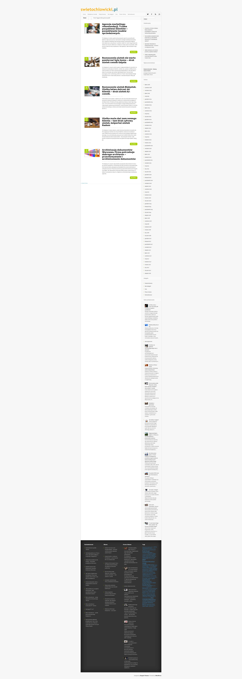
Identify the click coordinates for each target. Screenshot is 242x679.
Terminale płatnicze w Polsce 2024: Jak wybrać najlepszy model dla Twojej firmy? (92, 554)
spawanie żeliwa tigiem (148, 578)
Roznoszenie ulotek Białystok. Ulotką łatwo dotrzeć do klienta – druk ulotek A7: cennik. (119, 90)
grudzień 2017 (148, 238)
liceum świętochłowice (149, 557)
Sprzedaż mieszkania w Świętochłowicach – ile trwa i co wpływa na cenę (151, 45)
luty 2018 (147, 232)
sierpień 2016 (148, 273)
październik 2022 (149, 145)
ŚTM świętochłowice (150, 605)
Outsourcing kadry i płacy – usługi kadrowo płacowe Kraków (92, 583)
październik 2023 (149, 122)
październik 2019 (149, 209)
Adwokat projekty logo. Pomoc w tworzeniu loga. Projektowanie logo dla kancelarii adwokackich (131, 551)
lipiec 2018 (147, 218)
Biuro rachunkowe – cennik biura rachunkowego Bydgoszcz (92, 614)
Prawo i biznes (122, 14)
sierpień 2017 (148, 250)
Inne (116, 14)
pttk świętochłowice (148, 573)
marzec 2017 (148, 264)
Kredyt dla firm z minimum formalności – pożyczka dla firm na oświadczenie (111, 558)
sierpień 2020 (148, 186)
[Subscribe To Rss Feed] (155, 14)
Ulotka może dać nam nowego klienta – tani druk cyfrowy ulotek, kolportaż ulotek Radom (119, 122)
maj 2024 (147, 113)
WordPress (158, 675)
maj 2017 (147, 258)
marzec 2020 (148, 197)
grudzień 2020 (148, 174)
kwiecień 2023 (148, 139)
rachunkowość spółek (152, 575)
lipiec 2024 (147, 107)
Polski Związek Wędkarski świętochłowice (149, 569)
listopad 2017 (148, 241)
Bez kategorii (111, 14)
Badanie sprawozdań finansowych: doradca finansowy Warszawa (91, 568)
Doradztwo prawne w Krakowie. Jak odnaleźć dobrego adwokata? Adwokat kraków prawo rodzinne (110, 602)
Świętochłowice (102, 14)
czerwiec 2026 (148, 87)
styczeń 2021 (148, 171)
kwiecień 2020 (148, 195)
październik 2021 (149, 160)
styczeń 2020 (148, 200)
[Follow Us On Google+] (159, 14)
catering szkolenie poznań (149, 547)
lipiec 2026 (147, 84)
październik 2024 (149, 102)
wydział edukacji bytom (147, 603)
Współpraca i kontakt (92, 14)
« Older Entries (84, 183)
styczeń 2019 (148, 212)
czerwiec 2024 (148, 110)
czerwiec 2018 (148, 221)
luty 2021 (147, 168)
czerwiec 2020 (148, 189)
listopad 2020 (148, 177)
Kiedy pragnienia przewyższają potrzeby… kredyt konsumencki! (110, 593)
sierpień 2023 (148, 128)
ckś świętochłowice (147, 548)
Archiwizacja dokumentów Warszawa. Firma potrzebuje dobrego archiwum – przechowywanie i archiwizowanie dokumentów (119, 154)
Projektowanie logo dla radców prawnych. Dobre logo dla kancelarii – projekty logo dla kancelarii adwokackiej (130, 608)
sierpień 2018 (148, 215)
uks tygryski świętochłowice (148, 594)
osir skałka (150, 566)
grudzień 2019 (148, 203)
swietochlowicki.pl (112, 35)
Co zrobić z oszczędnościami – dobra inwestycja (130, 643)
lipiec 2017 (147, 253)
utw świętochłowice (149, 599)
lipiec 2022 (147, 154)
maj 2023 (147, 137)
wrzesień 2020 (148, 183)
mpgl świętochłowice (148, 564)
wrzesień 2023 (148, 125)
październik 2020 (149, 180)
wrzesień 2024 (148, 105)
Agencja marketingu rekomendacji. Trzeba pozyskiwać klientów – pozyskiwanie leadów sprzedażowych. (115, 29)
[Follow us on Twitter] (148, 14)
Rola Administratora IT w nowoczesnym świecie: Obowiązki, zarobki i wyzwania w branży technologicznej (131, 571)
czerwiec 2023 (148, 134)
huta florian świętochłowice (147, 551)
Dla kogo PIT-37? (90, 609)
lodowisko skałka (151, 558)
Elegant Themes (144, 675)
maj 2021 (147, 166)
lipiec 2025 (147, 93)
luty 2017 (147, 267)
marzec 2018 (148, 229)
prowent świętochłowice (147, 571)
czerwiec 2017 (148, 256)
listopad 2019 (148, 206)
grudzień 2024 (148, 99)
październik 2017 (149, 244)
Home (84, 14)
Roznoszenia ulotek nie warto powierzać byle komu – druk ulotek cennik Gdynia (119, 60)
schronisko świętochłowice (153, 577)
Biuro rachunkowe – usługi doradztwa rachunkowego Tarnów (92, 599)
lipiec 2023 (147, 131)
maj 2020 (147, 192)
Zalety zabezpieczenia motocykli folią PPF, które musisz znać (151, 56)
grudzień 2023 (148, 119)
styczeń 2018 (148, 235)
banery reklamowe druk (129, 586)
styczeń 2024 (148, 116)
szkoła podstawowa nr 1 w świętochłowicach (149, 589)
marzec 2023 (148, 142)
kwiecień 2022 (148, 157)
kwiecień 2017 (148, 261)
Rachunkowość (131, 14)
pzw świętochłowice (147, 575)
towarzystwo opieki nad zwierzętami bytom (148, 592)
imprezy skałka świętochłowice (149, 554)
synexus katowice (147, 587)
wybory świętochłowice (148, 601)
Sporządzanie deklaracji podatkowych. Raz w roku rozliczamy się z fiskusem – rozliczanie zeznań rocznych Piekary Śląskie (92, 623)
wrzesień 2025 (148, 90)
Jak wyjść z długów (153, 489)
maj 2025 (147, 96)
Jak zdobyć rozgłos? (154, 419)
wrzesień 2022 (148, 148)
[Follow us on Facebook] (152, 14)
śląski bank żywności (148, 606)
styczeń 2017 (148, 270)
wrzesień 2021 (148, 163)
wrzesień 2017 (148, 247)
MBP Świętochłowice (148, 561)
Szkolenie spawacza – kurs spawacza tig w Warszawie (131, 659)
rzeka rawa (146, 577)
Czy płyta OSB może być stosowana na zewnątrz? (152, 475)
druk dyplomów (148, 341)
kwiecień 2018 (148, 226)
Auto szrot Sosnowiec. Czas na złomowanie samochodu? (151, 506)
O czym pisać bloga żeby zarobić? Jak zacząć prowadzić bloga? (151, 525)
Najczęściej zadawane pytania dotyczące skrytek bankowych (111, 587)
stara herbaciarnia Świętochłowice (149, 584)
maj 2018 (147, 224)
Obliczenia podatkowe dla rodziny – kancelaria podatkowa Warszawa (92, 561)
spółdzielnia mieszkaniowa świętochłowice (147, 581)
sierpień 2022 (148, 151)
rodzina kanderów (146, 576)
